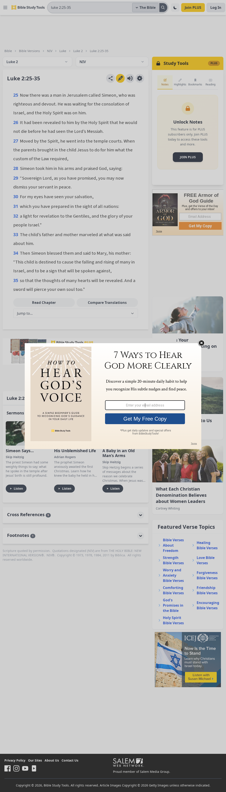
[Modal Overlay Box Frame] (113, 396)
